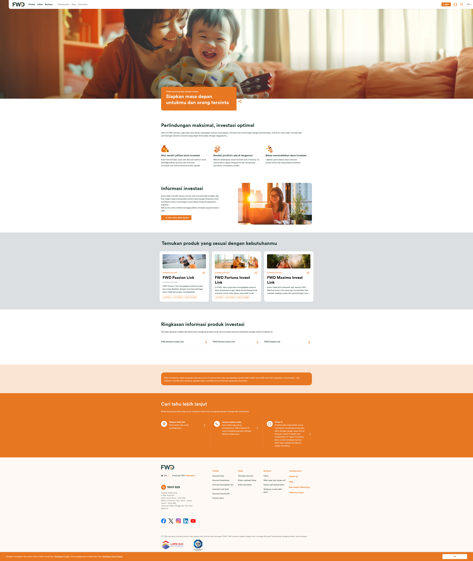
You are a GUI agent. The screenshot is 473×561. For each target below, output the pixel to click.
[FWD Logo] (19, 4)
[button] (31, 4)
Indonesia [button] (190, 476)
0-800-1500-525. (168, 495)
